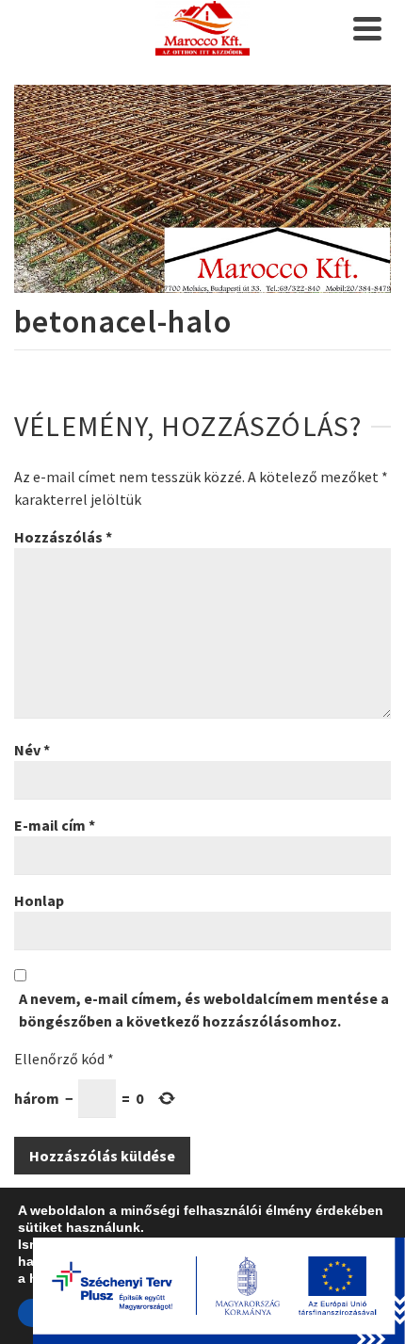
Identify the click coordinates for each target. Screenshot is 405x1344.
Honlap (39, 900)
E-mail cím (54, 825)
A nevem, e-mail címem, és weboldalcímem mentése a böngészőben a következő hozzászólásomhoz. (204, 1009)
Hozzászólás (63, 536)
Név (32, 749)
